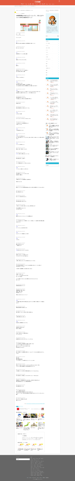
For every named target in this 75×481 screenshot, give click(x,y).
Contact (38, 477)
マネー (47, 61)
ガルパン (37, 463)
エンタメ (47, 45)
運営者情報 (47, 477)
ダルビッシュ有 (33, 467)
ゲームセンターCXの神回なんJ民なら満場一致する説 (54, 149)
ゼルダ (35, 466)
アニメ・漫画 (48, 43)
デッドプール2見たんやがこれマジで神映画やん (53, 156)
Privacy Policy (34, 477)
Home (27, 477)
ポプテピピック (33, 471)
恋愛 (46, 70)
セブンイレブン (21, 406)
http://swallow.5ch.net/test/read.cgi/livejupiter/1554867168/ (35, 403)
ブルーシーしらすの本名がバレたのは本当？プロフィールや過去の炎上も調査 (54, 134)
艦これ (35, 475)
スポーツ (47, 54)
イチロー (41, 462)
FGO (31, 458)
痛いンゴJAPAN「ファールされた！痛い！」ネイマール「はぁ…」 (54, 152)
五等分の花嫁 (41, 471)
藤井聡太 (39, 475)
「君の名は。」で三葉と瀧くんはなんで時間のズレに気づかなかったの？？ (54, 142)
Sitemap (30, 477)
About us (41, 477)
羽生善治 (32, 475)
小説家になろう (48, 68)
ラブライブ (37, 471)
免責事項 (44, 477)
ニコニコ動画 (42, 467)
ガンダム (40, 463)
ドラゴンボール (38, 467)
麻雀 (41, 475)
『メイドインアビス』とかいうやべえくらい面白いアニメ (54, 145)
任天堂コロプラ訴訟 (33, 472)
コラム (47, 52)
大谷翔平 (38, 472)
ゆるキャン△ (37, 462)
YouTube (50, 128)
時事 (15, 12)
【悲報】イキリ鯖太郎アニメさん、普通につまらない (54, 159)
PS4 (39, 458)
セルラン (32, 466)
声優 (46, 63)
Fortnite (35, 458)
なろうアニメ (32, 462)
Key (37, 458)
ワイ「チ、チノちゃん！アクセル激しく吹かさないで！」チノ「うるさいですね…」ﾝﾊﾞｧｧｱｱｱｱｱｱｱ (54, 138)
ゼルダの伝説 (39, 466)
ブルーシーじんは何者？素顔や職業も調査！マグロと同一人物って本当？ (54, 130)
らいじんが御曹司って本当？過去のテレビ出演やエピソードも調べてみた (54, 126)
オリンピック (32, 463)
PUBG (42, 458)
